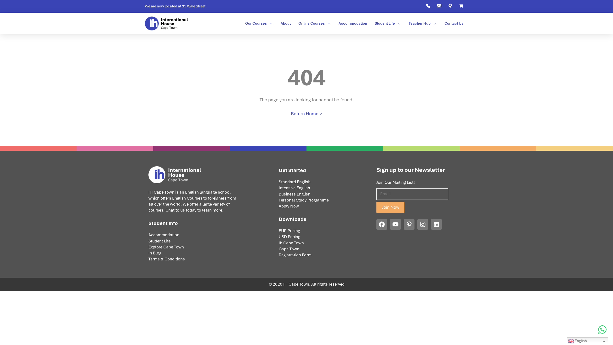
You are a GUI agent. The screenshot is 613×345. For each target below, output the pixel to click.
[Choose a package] (461, 7)
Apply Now (289, 206)
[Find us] (450, 7)
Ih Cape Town (291, 243)
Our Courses (256, 23)
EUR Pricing (289, 230)
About (286, 23)
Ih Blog (154, 253)
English (580, 341)
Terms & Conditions (166, 259)
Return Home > (306, 114)
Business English (294, 194)
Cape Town (289, 249)
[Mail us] (439, 7)
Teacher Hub (420, 23)
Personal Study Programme (304, 200)
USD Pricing (289, 236)
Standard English (295, 181)
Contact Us (453, 23)
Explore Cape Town (166, 247)
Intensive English (294, 187)
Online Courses (311, 23)
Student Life (385, 23)
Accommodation (353, 23)
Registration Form (295, 255)
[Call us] (428, 7)
